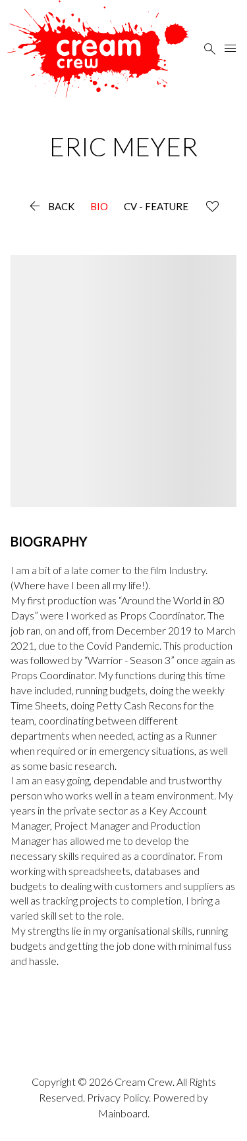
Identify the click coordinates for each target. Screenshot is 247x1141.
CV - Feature (156, 207)
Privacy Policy (118, 1097)
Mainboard (123, 1113)
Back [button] (50, 207)
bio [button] (99, 207)
